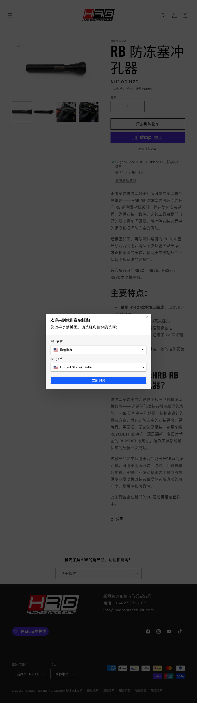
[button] (98, 349)
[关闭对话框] (147, 317)
